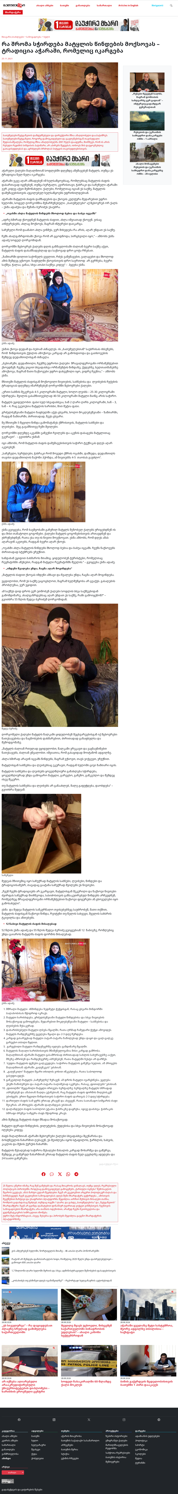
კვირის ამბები (10, 1440)
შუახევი (35, 1449)
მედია (138, 1458)
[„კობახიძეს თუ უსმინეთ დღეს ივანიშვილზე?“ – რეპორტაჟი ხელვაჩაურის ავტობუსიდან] (5, 1280)
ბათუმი (64, 5)
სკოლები (140, 1453)
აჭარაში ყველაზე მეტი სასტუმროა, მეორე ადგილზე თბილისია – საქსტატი (146, 1329)
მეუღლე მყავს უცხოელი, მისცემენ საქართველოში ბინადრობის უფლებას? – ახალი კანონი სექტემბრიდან (86, 1330)
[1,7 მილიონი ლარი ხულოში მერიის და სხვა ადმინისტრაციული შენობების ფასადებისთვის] (5, 1270)
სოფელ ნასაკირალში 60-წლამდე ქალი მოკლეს (86, 1383)
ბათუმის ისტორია (116, 1457)
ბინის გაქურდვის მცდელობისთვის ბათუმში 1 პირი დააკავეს (146, 1383)
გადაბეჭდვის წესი (108, 1164)
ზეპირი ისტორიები (116, 1436)
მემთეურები (112, 1461)
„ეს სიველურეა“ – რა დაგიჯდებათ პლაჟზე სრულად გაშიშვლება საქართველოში (27, 1329)
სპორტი (139, 1445)
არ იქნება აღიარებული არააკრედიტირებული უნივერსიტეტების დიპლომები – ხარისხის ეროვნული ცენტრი (26, 1386)
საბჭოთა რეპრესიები (118, 1452)
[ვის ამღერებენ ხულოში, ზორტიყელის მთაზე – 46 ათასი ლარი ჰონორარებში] (5, 1250)
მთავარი (6, 37)
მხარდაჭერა (13, 12)
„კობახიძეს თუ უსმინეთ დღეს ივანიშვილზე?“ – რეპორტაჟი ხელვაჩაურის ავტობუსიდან (62, 1280)
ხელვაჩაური (38, 1445)
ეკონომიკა (141, 1449)
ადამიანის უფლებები (147, 1436)
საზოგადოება (33, 37)
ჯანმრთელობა (10, 1453)
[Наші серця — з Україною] (14, 5)
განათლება (83, 5)
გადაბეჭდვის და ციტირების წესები (22, 1489)
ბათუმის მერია (69, 1449)
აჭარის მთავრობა (71, 1436)
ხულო (47, 37)
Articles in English (128, 5)
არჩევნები (67, 1445)
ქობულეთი (37, 1458)
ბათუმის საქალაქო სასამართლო (80, 1440)
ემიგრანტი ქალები (116, 1440)
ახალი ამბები (44, 5)
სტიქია (65, 1453)
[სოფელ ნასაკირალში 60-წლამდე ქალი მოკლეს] (89, 1360)
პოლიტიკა (141, 1440)
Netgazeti (157, 5)
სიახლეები (18, 37)
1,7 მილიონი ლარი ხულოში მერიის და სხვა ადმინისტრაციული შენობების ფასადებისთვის (64, 1270)
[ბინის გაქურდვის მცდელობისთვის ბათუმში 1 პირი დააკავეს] (148, 1360)
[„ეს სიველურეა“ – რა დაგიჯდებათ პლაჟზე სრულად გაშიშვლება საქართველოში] (30, 1304)
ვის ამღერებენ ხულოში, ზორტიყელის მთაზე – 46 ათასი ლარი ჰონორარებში (55, 1250)
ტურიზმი (140, 1462)
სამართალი (104, 5)
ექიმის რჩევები (70, 1458)
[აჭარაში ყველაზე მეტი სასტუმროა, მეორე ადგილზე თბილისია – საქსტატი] (148, 1304)
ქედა (34, 1453)
